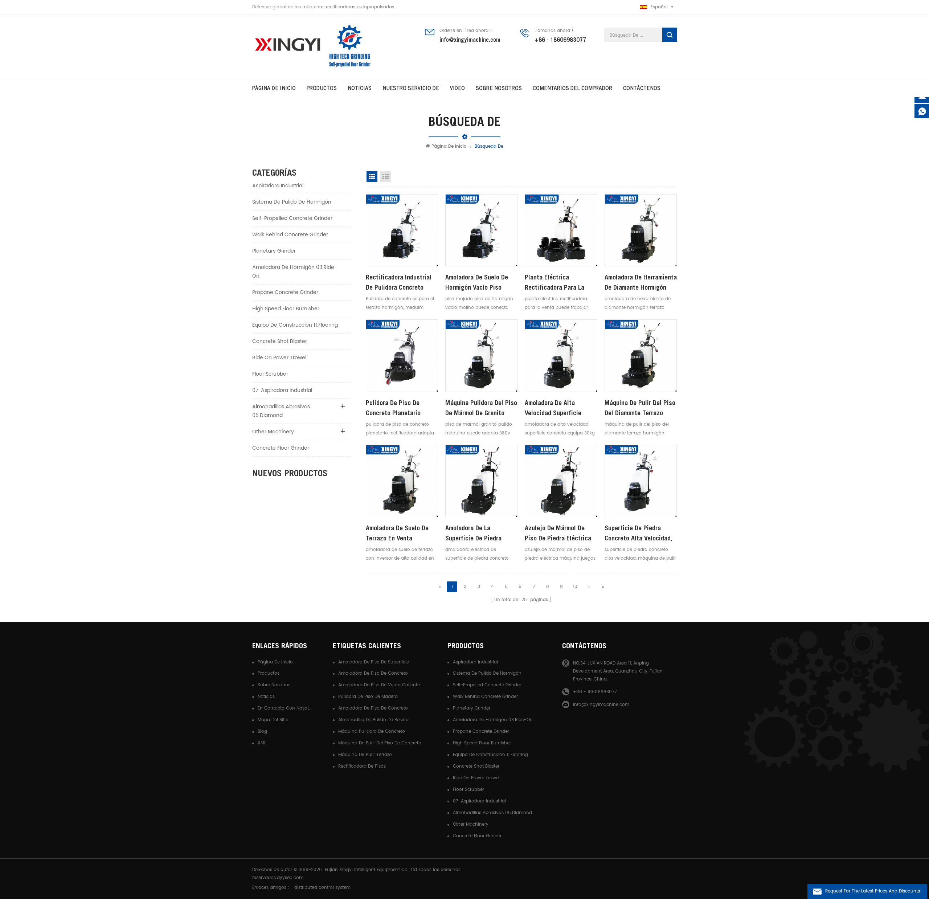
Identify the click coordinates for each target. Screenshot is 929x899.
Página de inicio (274, 88)
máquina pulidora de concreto (371, 731)
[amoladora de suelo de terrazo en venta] (402, 481)
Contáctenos (641, 88)
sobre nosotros (499, 88)
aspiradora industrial (277, 185)
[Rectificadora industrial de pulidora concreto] (402, 230)
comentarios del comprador (572, 88)
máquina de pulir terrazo (365, 754)
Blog (262, 731)
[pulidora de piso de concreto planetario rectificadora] (402, 355)
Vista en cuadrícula (372, 176)
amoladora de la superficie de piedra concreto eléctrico (473, 533)
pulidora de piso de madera (368, 696)
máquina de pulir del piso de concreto (379, 743)
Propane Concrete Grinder (285, 292)
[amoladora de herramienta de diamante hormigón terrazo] (641, 230)
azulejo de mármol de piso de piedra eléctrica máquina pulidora (558, 533)
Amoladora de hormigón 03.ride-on (294, 271)
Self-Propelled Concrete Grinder (292, 218)
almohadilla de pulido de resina (373, 719)
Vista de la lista (385, 176)
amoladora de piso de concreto (373, 673)
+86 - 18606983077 (560, 39)
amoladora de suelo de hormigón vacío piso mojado (476, 283)
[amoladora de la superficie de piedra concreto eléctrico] (481, 481)
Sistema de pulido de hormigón (291, 202)
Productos (322, 88)
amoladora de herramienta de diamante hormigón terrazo (641, 283)
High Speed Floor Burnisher (285, 309)
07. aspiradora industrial (282, 390)
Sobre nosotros (274, 685)
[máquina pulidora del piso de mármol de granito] (481, 355)
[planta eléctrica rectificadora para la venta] (561, 230)
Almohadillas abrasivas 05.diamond (281, 411)
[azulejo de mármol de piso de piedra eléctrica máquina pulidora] (561, 481)
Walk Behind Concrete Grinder (290, 234)
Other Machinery (273, 432)
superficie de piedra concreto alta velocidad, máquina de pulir (638, 533)
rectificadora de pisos (362, 766)
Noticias (360, 88)
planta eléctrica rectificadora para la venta (554, 283)
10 (575, 586)
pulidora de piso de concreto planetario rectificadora (393, 408)
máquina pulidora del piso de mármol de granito (481, 408)
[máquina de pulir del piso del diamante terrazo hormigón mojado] (641, 355)
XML (262, 743)
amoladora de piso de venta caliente (379, 685)
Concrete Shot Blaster (279, 341)
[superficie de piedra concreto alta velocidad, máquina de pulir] (641, 481)
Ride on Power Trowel (279, 358)
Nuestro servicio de (410, 88)
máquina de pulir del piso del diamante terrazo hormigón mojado (640, 408)
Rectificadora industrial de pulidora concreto (398, 282)
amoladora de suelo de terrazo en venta (397, 533)
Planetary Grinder (274, 251)
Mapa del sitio (273, 719)
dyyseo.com (290, 877)
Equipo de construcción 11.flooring (295, 325)
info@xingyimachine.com (469, 39)
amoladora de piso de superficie (373, 662)
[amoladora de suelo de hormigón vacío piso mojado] (481, 230)
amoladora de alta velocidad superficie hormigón (553, 408)
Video (457, 88)
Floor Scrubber (270, 374)
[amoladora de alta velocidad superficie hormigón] (561, 355)
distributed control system (322, 887)
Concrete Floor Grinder (280, 448)
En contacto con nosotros (285, 708)
